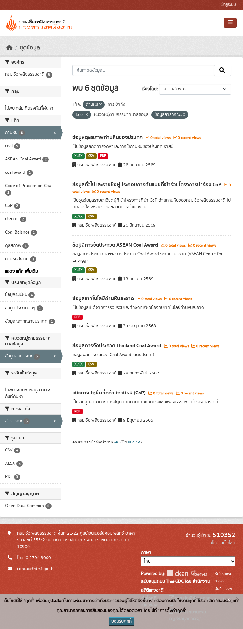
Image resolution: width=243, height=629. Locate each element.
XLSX (78, 156)
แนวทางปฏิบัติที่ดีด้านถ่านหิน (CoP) (109, 393)
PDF (103, 156)
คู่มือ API (134, 442)
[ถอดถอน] (100, 104)
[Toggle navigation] (230, 23)
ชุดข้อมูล (30, 48)
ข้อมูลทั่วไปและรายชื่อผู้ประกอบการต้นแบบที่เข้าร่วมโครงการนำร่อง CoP (147, 184)
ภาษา (146, 553)
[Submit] (222, 70)
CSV (91, 156)
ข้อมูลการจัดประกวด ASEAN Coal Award (115, 245)
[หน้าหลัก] (9, 48)
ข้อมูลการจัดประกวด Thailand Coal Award (117, 346)
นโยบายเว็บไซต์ (222, 543)
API (116, 442)
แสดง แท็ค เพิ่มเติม (21, 271)
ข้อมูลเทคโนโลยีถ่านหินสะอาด (103, 298)
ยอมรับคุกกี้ (121, 621)
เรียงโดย (149, 89)
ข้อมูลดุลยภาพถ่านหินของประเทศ (108, 137)
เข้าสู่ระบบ (228, 5)
